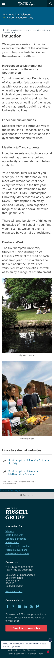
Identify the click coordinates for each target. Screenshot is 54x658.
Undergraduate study (20, 17)
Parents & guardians (16, 549)
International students (17, 553)
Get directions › (13, 591)
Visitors (9, 531)
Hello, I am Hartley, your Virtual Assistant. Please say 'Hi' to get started (24, 644)
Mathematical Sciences (17, 14)
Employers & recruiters (17, 546)
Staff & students (14, 534)
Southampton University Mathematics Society (23, 473)
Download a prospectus (26, 628)
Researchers (12, 542)
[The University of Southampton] (27, 3)
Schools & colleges (15, 538)
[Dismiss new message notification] (50, 640)
